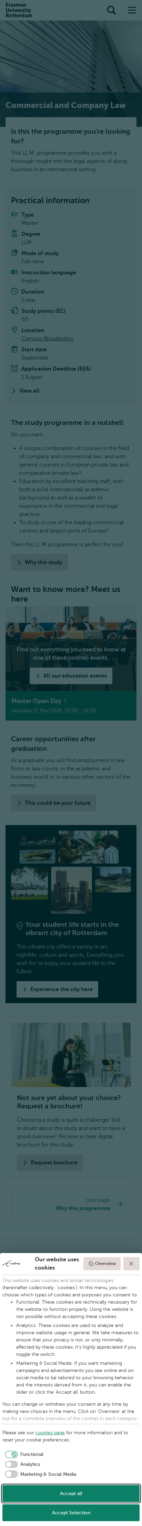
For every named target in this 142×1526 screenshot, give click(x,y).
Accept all (71, 1493)
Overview (105, 1263)
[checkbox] (22, 1454)
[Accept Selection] (131, 1263)
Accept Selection (71, 1512)
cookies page (50, 1432)
